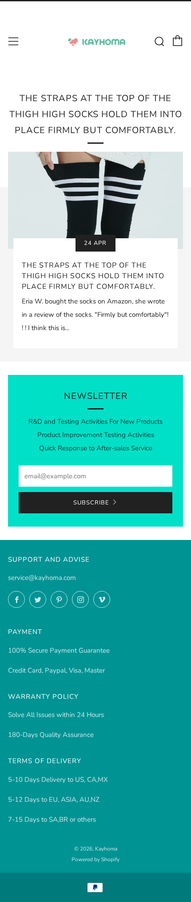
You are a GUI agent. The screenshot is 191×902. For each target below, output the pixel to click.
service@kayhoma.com (42, 577)
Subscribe (91, 503)
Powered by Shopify (95, 859)
